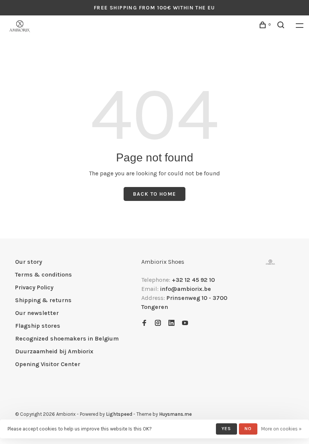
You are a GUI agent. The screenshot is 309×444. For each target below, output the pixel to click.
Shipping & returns (43, 300)
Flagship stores (37, 325)
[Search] (281, 26)
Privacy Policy (34, 287)
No (248, 428)
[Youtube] (185, 323)
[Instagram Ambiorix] (158, 323)
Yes (226, 428)
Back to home (154, 194)
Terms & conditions (43, 274)
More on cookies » (281, 429)
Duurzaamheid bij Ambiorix (54, 351)
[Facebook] (144, 323)
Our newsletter (37, 312)
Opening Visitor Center (47, 364)
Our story (28, 261)
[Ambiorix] (270, 262)
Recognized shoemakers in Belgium (67, 338)
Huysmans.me (175, 414)
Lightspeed (119, 414)
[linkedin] (171, 323)
